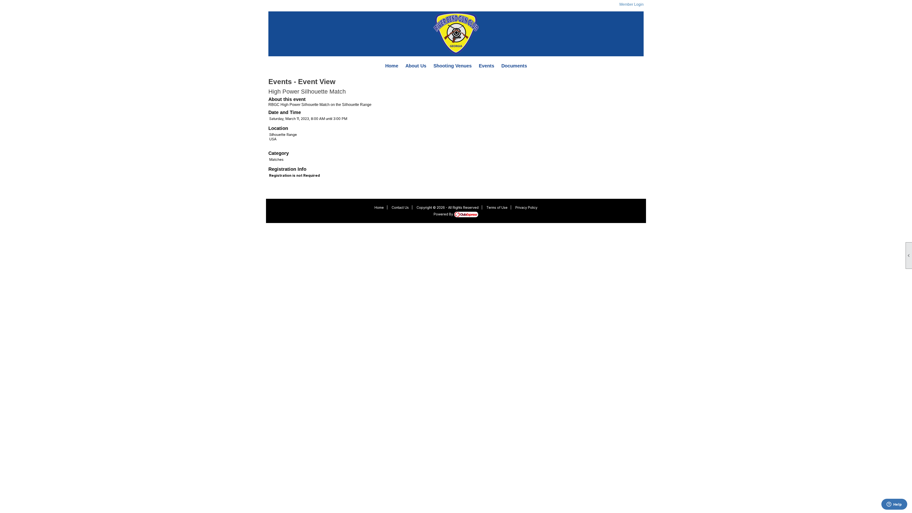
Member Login (631, 4)
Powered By (444, 214)
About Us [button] (415, 65)
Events (486, 65)
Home (391, 65)
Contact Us (400, 207)
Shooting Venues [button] (452, 65)
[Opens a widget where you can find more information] (894, 505)
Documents (514, 65)
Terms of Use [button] (497, 207)
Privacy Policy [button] (526, 207)
